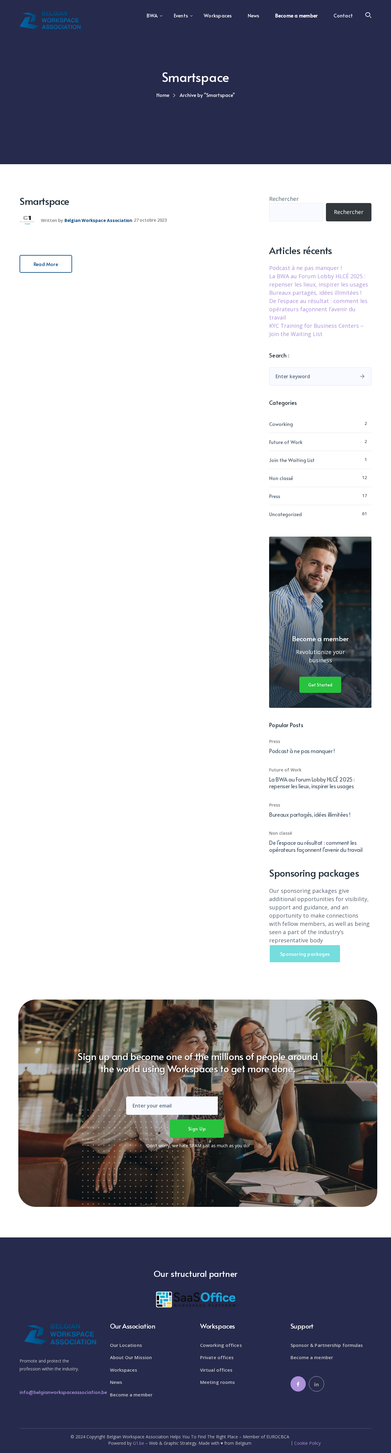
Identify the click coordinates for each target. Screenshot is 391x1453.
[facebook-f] (298, 1384)
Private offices (217, 1357)
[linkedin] (316, 1384)
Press (274, 496)
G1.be (138, 1443)
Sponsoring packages (305, 953)
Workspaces (123, 1370)
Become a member (131, 1395)
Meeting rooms (217, 1382)
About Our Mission (131, 1357)
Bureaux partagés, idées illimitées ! (315, 292)
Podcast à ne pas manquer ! (305, 268)
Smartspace (44, 201)
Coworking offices (221, 1345)
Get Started (320, 685)
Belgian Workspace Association (98, 220)
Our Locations (126, 1345)
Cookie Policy (307, 1443)
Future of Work (285, 441)
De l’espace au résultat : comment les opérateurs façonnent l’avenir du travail (318, 309)
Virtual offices (216, 1370)
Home (162, 94)
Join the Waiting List (292, 460)
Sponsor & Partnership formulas (327, 1345)
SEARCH (362, 376)
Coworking (281, 423)
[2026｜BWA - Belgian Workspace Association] (50, 19)
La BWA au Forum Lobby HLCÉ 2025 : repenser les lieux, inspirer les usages (312, 782)
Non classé (281, 478)
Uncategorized (285, 514)
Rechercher (284, 198)
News (116, 1382)
